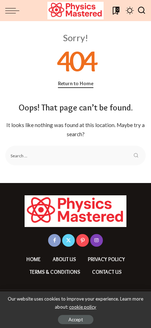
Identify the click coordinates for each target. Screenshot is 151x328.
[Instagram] (96, 240)
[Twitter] (68, 240)
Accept (75, 319)
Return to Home (75, 83)
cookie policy (82, 307)
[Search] (141, 10)
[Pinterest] (82, 240)
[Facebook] (54, 240)
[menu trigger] (14, 10)
